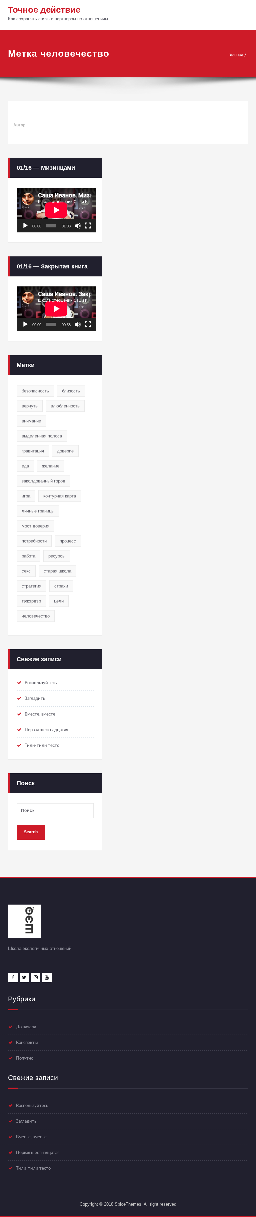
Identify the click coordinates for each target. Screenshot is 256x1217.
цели (59, 600)
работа (28, 555)
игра (26, 495)
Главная (235, 55)
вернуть (30, 405)
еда (25, 465)
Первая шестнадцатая (46, 730)
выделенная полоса (42, 435)
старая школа (57, 570)
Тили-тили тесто (42, 745)
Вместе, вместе (40, 714)
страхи (61, 585)
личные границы (38, 510)
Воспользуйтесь (41, 683)
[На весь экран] (88, 225)
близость (71, 390)
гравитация (33, 450)
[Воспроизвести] (25, 225)
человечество (36, 616)
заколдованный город (43, 480)
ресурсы (56, 555)
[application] (56, 210)
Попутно (24, 1058)
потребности (34, 540)
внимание (31, 420)
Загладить (35, 698)
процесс (68, 540)
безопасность (35, 390)
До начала (26, 1027)
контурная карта (59, 495)
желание (50, 465)
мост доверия (35, 525)
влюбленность (65, 405)
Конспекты (27, 1042)
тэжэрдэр (31, 600)
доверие (65, 450)
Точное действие (44, 10)
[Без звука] (77, 225)
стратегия (31, 585)
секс (26, 570)
